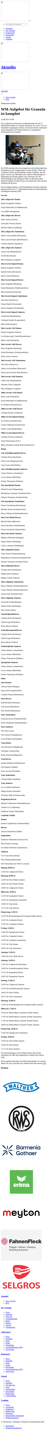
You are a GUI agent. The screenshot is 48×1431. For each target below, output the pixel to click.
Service (8, 1325)
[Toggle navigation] (30, 20)
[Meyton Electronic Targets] (21, 1228)
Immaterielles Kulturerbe (15, 1416)
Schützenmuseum (12, 1418)
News (8, 1312)
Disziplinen (10, 1345)
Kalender (9, 1315)
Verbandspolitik (11, 1319)
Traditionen (10, 1409)
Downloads (10, 1391)
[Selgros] (21, 1292)
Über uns (9, 1317)
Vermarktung (10, 1327)
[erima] (21, 1197)
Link (2, 1057)
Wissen (8, 1323)
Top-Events (10, 1349)
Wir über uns (10, 1385)
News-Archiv (11, 1301)
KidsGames (10, 1394)
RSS (7, 1303)
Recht (8, 1321)
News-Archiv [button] (11, 97)
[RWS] (21, 1134)
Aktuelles (8, 67)
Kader (8, 1343)
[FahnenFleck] (21, 1260)
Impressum (10, 1426)
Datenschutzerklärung (14, 1428)
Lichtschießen (11, 1396)
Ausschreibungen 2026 (14, 1347)
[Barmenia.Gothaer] (21, 1165)
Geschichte (10, 1407)
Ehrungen (9, 1414)
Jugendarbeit (10, 1389)
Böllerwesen (10, 1411)
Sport (8, 1341)
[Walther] (21, 1102)
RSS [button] (7, 99)
